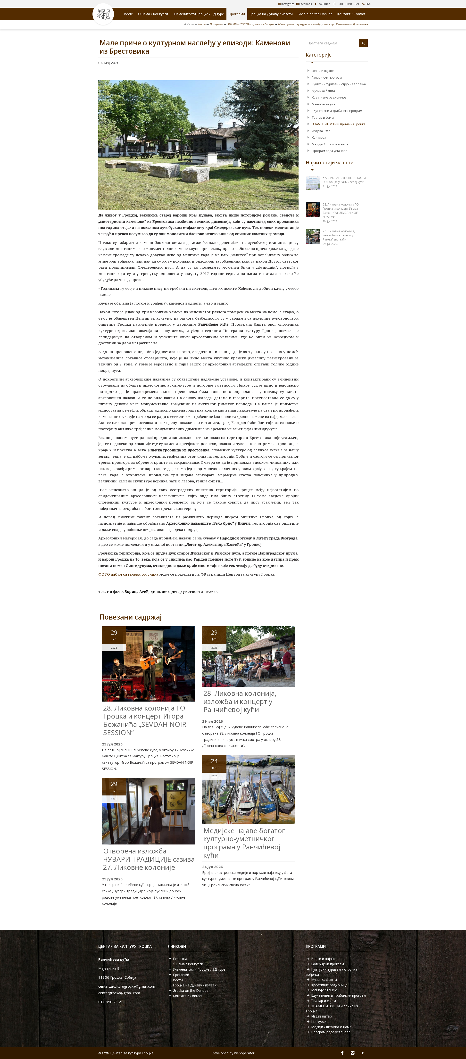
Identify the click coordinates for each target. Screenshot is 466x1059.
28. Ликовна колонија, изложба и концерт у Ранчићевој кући (239, 701)
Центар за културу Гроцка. (132, 1053)
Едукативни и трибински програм (337, 110)
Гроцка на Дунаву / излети (271, 14)
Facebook (305, 4)
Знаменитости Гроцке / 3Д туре (198, 14)
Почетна (180, 958)
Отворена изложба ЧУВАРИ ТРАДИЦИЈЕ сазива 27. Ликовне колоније (149, 859)
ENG (368, 4)
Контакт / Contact (351, 14)
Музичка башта (323, 91)
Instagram (287, 4)
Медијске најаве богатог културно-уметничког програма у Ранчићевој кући (244, 843)
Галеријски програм (327, 77)
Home (201, 24)
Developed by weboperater (233, 1053)
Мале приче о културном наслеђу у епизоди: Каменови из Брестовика (323, 24)
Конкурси (319, 137)
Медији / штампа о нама (330, 144)
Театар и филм (323, 117)
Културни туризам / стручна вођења (339, 84)
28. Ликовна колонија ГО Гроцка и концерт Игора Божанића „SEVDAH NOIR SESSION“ (144, 720)
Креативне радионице (329, 97)
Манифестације (323, 104)
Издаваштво (321, 131)
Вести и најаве (323, 70)
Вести (128, 14)
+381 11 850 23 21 (348, 4)
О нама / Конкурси (153, 14)
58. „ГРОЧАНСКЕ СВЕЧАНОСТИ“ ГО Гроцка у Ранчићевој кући (345, 180)
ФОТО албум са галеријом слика (128, 574)
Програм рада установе (329, 151)
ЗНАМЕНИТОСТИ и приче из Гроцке (250, 24)
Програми (237, 14)
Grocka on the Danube (315, 14)
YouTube (324, 4)
